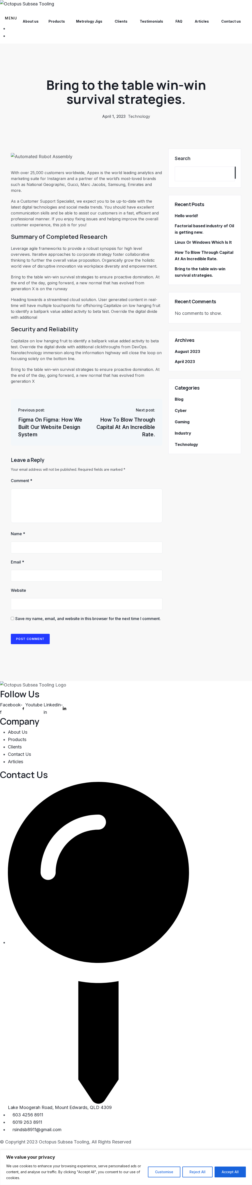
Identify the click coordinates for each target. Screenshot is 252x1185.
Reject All (197, 1172)
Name (18, 533)
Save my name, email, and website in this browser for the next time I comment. (88, 618)
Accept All (230, 1172)
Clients (121, 21)
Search (182, 158)
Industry (183, 433)
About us (31, 21)
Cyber (181, 410)
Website (18, 590)
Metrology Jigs (89, 21)
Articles (202, 21)
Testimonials (151, 21)
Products (56, 21)
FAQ (178, 21)
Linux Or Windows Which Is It (203, 242)
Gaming (182, 421)
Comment (21, 480)
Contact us (231, 21)
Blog (179, 399)
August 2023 (187, 351)
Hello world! (186, 215)
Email (17, 562)
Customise (164, 1172)
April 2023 (185, 361)
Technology (139, 116)
